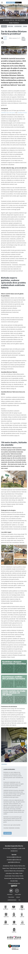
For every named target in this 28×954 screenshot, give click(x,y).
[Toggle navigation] (2, 2)
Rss (19, 900)
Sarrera (4, 26)
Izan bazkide (7, 833)
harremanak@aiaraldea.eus (14, 857)
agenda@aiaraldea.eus (14, 862)
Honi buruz (10, 894)
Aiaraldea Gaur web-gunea (8, 112)
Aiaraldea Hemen (22, 112)
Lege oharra (18, 894)
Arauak (18, 897)
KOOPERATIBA (18, 26)
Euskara (4, 764)
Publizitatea (11, 897)
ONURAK (25, 26)
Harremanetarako (12, 900)
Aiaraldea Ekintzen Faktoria (5, 38)
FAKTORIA (10, 26)
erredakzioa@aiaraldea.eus (14, 859)
